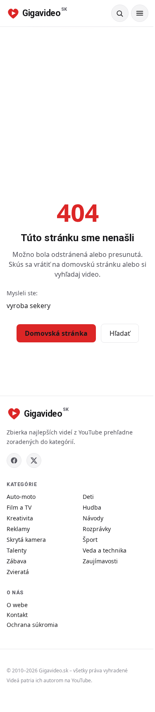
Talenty (16, 550)
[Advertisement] (77, 108)
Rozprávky (97, 529)
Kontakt (17, 615)
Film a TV (19, 507)
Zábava (16, 561)
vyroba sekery (28, 305)
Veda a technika (104, 550)
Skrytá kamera (26, 539)
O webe (17, 605)
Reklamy (18, 529)
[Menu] (139, 13)
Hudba (92, 507)
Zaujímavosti (100, 561)
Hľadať (120, 333)
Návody (93, 518)
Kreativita (20, 518)
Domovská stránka (56, 333)
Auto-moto (21, 497)
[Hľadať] (120, 13)
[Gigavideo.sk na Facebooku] (14, 460)
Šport (90, 539)
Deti (88, 497)
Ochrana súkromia (32, 625)
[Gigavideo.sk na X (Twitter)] (33, 460)
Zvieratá (18, 572)
